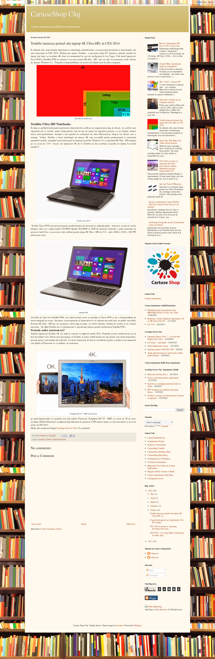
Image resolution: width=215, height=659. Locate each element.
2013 (150, 541)
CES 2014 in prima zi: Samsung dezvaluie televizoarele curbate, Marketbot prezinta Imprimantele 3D (168, 166)
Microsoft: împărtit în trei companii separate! (170, 101)
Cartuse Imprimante (153, 298)
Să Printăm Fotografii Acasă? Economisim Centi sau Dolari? (166, 223)
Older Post (131, 524)
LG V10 (150, 324)
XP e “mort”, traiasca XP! (170, 81)
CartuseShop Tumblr (156, 448)
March (153, 502)
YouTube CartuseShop (156, 462)
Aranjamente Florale (155, 441)
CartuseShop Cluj (55, 13)
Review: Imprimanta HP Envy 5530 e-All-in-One (169, 44)
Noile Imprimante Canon (157, 345)
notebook (41, 439)
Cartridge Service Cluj (67, 428)
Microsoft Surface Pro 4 (157, 374)
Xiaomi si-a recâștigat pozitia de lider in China (164, 385)
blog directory (161, 609)
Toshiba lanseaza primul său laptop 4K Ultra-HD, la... (166, 514)
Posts (150, 570)
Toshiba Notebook (59, 439)
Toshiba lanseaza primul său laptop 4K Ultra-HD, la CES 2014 (171, 122)
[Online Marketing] (153, 606)
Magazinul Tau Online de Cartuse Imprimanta (161, 466)
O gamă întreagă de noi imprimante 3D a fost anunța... (167, 521)
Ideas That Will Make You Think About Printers (170, 141)
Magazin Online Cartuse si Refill (160, 471)
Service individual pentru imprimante (162, 377)
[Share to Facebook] (70, 435)
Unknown (154, 553)
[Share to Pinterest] (73, 435)
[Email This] (62, 435)
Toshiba (48, 439)
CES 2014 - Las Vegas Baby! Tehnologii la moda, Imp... (167, 534)
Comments (153, 575)
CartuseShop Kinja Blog (157, 455)
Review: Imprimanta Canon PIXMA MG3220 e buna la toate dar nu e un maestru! (163, 204)
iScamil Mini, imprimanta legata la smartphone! (170, 65)
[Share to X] (68, 435)
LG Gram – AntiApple (156, 342)
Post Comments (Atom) (52, 528)
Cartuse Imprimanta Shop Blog (160, 475)
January (153, 510)
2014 (150, 490)
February (154, 506)
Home (83, 524)
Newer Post (36, 524)
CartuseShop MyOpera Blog (159, 451)
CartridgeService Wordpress (159, 458)
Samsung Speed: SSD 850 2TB (160, 349)
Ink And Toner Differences (170, 184)
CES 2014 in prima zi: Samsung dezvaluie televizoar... (163, 527)
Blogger (138, 625)
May (152, 494)
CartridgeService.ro (155, 478)
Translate (164, 426)
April (152, 498)
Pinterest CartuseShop (156, 444)
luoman (120, 625)
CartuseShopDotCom (156, 437)
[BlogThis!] (65, 435)
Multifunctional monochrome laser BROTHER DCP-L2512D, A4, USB (162, 311)
